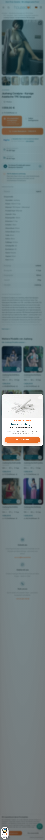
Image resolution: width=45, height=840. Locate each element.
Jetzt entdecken (22, 440)
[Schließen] (40, 397)
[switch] (5, 837)
